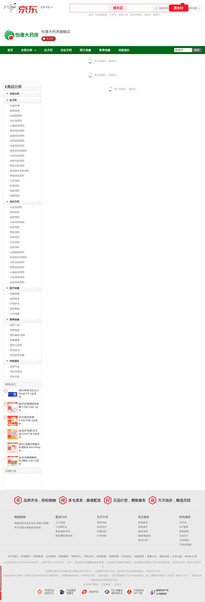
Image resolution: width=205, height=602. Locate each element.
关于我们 (13, 556)
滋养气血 (15, 366)
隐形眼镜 (15, 308)
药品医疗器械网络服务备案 (89, 562)
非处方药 (66, 50)
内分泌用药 (16, 120)
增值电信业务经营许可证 (104, 580)
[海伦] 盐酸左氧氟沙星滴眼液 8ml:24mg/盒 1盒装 (29, 447)
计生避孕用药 (17, 277)
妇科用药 (15, 227)
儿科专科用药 (17, 155)
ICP (69, 562)
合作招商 (51, 556)
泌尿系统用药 (17, 145)
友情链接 (101, 556)
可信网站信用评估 (46, 592)
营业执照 (196, 575)
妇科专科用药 (17, 160)
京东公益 (177, 556)
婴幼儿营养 (16, 345)
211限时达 (61, 527)
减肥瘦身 (15, 298)
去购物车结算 (190, 8)
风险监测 (139, 556)
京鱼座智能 (185, 544)
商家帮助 (63, 556)
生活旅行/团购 (41, 523)
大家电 (27, 527)
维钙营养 (15, 212)
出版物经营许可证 (104, 571)
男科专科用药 (17, 165)
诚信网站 (91, 592)
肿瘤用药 (15, 195)
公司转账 (102, 535)
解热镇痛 (15, 110)
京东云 (118, 584)
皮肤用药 (15, 247)
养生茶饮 (15, 376)
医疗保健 (85, 50)
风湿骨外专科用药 (19, 170)
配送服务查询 (63, 531)
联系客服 (36, 527)
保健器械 (15, 293)
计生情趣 (15, 313)
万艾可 (113, 14)
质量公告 (152, 556)
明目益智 (15, 350)
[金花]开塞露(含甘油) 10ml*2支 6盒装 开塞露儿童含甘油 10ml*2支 (29, 435)
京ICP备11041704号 (52, 562)
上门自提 (60, 522)
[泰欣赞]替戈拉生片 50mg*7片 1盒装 (29, 392)
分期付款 (102, 531)
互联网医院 (101, 14)
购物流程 (19, 523)
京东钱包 (106, 584)
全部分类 (26, 50)
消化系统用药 (17, 140)
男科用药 (15, 232)
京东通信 (184, 540)
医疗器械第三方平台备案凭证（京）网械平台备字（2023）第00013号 (150, 575)
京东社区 (126, 556)
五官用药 (15, 180)
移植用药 (15, 190)
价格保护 (143, 527)
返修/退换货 (144, 535)
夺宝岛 (183, 522)
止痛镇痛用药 (17, 252)
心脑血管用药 (17, 125)
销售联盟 (114, 556)
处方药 (48, 50)
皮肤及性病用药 (18, 150)
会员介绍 (29, 523)
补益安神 (15, 105)
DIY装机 (183, 527)
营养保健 (104, 50)
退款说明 (143, 531)
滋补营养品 (16, 371)
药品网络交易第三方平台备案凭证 (152, 562)
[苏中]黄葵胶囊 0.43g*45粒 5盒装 (28, 419)
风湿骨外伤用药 (18, 257)
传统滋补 (124, 50)
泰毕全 (147, 14)
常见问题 (19, 527)
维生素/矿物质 (17, 335)
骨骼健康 (15, 340)
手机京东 (88, 556)
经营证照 (103, 575)
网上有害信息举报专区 (114, 592)
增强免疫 (15, 330)
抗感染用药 (16, 115)
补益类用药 (16, 207)
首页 (10, 50)
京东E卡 (183, 535)
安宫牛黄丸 (136, 14)
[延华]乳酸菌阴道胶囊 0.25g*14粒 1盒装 (29, 406)
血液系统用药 (17, 135)
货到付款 (102, 522)
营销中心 (76, 556)
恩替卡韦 (123, 14)
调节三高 (15, 325)
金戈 (90, 14)
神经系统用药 (17, 130)
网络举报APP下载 (136, 592)
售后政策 (143, 522)
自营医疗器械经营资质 (119, 562)
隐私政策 (164, 556)
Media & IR (191, 556)
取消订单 (143, 540)
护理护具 (15, 303)
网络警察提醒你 (69, 592)
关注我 (49, 38)
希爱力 (157, 14)
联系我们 (25, 556)
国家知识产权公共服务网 (158, 592)
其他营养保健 (17, 355)
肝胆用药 (15, 185)
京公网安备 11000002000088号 (21, 562)
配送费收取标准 (64, 535)
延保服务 (184, 531)
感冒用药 (15, 217)
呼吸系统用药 (17, 175)
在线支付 (102, 527)
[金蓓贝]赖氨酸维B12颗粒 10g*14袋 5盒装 (29, 460)
